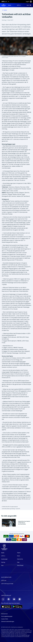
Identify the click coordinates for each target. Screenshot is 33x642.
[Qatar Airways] (24, 539)
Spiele (2, 552)
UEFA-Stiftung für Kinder (7, 583)
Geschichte (20, 559)
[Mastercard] (27, 536)
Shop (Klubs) (20, 565)
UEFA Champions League (3, 5)
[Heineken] (5, 536)
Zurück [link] (5, 10)
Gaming (3, 562)
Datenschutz (4, 613)
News (18, 556)
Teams (18, 552)
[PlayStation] (11, 536)
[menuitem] (11, 5)
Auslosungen (4, 559)
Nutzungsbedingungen (6, 616)
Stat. (2, 565)
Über (18, 562)
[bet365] (13, 539)
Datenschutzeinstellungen (7, 621)
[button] (28, 5)
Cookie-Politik (4, 619)
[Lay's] (16, 536)
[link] (9, 5)
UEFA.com (3, 580)
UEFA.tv (3, 556)
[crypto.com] (8, 539)
